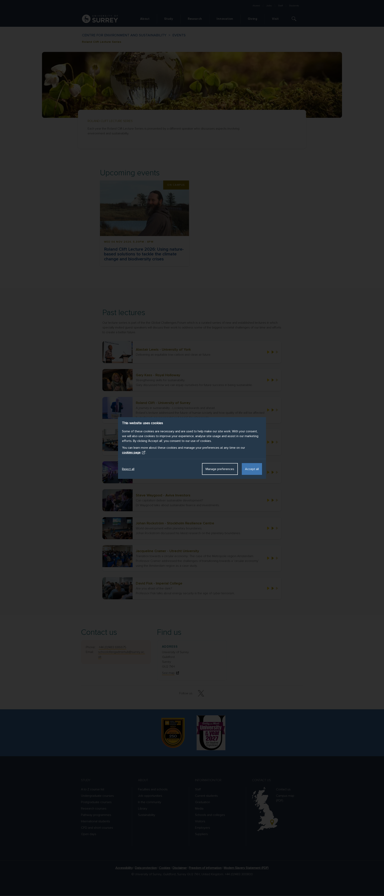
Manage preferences (220, 469)
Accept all (252, 469)
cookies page (131, 452)
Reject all (128, 469)
